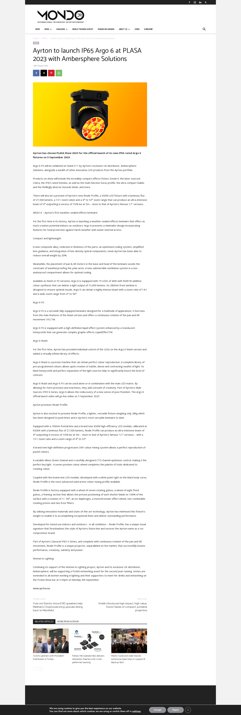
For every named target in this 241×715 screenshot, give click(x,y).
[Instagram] (194, 2)
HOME (37, 29)
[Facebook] (189, 2)
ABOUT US (123, 29)
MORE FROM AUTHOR (68, 622)
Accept (157, 709)
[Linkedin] (200, 2)
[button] (204, 29)
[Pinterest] (51, 73)
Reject (175, 709)
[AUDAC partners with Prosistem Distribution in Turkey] (51, 641)
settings (136, 711)
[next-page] (40, 669)
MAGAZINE (60, 29)
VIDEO (137, 29)
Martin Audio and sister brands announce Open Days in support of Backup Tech (128, 659)
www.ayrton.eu (41, 588)
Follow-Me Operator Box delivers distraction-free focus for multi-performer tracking (88, 659)
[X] (205, 2)
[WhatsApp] (59, 73)
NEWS (46, 29)
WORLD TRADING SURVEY (82, 29)
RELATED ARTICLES (44, 622)
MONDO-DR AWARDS (106, 29)
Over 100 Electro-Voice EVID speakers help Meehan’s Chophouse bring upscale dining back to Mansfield (58, 607)
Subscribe (148, 29)
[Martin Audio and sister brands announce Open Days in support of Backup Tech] (129, 641)
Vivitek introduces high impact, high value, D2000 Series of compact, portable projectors (122, 607)
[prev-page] (35, 669)
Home (35, 38)
